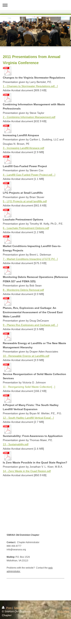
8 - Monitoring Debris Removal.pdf (23, 289)
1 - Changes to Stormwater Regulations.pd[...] (30, 86)
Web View (63, 611)
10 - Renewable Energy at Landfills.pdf (26, 355)
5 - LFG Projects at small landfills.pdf (25, 201)
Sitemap (19, 607)
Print (8, 607)
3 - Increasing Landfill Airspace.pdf (23, 147)
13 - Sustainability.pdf (15, 444)
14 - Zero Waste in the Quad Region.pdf (27, 471)
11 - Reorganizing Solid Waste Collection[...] (29, 386)
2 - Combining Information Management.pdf (29, 117)
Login (65, 607)
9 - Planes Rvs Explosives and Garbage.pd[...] (30, 324)
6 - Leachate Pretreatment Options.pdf (26, 228)
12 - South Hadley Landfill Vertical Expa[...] (28, 417)
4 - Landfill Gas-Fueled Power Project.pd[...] (29, 174)
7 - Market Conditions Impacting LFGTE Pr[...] (30, 258)
